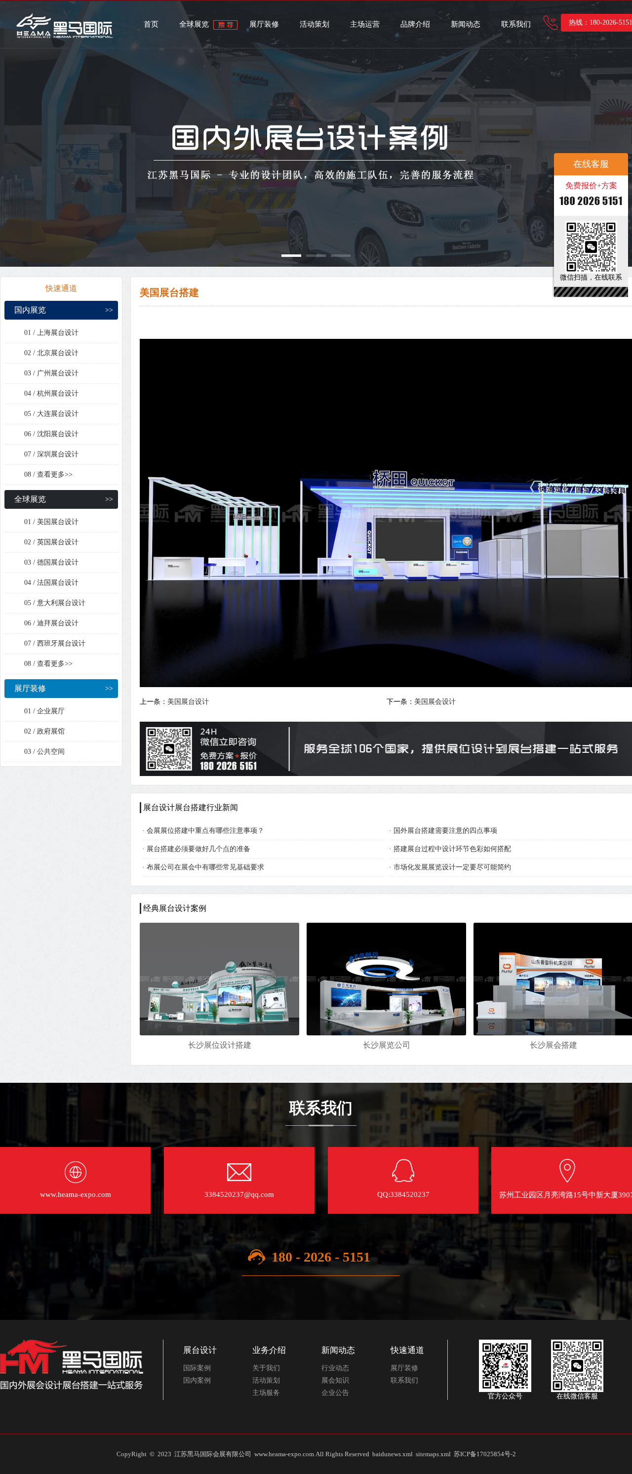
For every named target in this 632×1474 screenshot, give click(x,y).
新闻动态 (465, 24)
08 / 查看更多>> (48, 474)
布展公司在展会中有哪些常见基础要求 (205, 867)
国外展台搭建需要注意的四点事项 (445, 830)
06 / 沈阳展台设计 (51, 434)
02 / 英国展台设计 (51, 542)
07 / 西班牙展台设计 (54, 643)
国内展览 (30, 310)
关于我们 (266, 1368)
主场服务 (266, 1392)
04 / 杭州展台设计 (51, 393)
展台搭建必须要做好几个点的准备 (198, 849)
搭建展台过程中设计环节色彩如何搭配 (452, 849)
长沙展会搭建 (553, 1045)
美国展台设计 (188, 701)
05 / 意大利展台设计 (54, 603)
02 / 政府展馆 (44, 731)
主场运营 (365, 24)
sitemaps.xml (433, 1454)
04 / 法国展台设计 (51, 582)
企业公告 (335, 1392)
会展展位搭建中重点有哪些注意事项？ (205, 830)
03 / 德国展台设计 (51, 562)
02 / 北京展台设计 (51, 353)
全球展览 (194, 24)
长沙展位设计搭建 (219, 1045)
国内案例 (197, 1380)
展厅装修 (264, 24)
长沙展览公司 (386, 1045)
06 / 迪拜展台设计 (51, 623)
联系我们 (516, 24)
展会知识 (335, 1380)
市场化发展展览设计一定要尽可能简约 (452, 867)
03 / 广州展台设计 (51, 373)
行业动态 (335, 1368)
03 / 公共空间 (44, 751)
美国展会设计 (435, 701)
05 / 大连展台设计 (51, 413)
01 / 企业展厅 (44, 711)
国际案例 (197, 1368)
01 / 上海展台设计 (51, 332)
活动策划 (314, 24)
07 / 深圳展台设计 (51, 454)
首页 (151, 24)
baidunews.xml (392, 1454)
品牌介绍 (415, 24)
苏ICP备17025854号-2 (485, 1454)
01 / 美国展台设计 (51, 522)
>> (109, 310)
